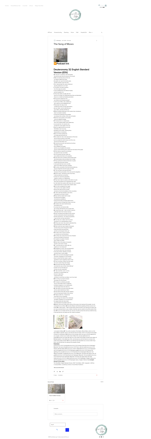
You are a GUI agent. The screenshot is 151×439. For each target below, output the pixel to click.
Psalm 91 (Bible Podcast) (54, 395)
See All (102, 381)
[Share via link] (62, 371)
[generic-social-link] (103, 437)
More (90, 32)
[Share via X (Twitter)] (57, 371)
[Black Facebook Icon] (100, 7)
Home (72, 32)
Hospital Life (84, 32)
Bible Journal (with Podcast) (59, 367)
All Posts (50, 32)
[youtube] (103, 7)
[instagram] (102, 7)
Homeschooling (58, 32)
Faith (77, 32)
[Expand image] (60, 55)
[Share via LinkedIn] (60, 371)
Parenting (66, 32)
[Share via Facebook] (54, 371)
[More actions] (96, 40)
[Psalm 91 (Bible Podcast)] (56, 389)
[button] (106, 5)
